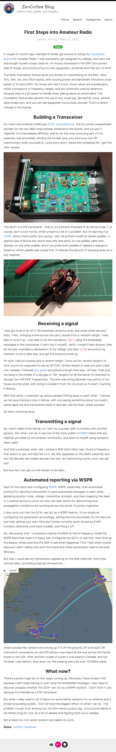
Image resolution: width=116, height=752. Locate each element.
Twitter (17, 727)
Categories (93, 19)
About (108, 19)
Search (77, 19)
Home (65, 19)
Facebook (29, 727)
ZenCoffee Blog (38, 6)
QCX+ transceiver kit (61, 124)
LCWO (7, 236)
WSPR (52, 487)
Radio (58, 47)
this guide (40, 370)
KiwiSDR (82, 433)
